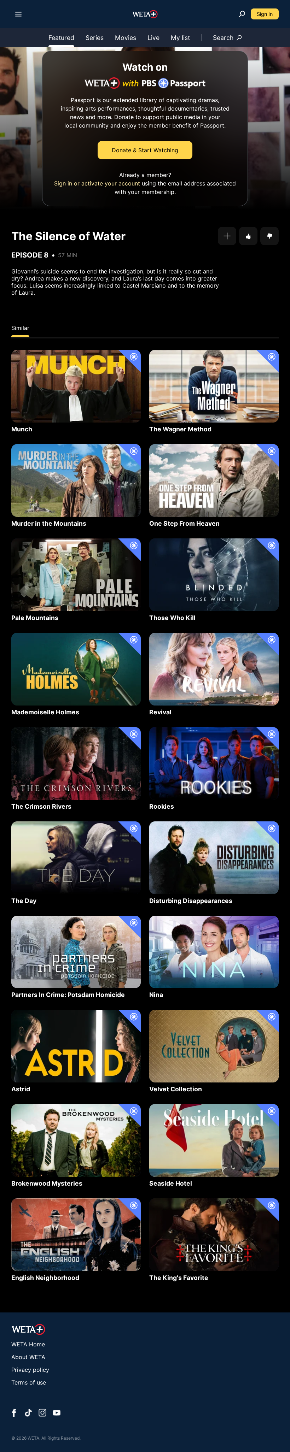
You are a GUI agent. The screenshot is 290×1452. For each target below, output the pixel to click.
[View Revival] (214, 669)
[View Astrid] (76, 1046)
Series (95, 37)
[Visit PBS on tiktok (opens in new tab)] (28, 1413)
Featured (61, 37)
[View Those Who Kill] (214, 574)
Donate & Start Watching (145, 150)
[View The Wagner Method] (214, 386)
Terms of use (28, 1382)
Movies (125, 37)
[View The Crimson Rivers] (76, 763)
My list (180, 37)
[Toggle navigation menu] (18, 14)
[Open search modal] (242, 14)
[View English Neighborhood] (76, 1234)
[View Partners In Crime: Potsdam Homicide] (76, 952)
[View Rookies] (214, 763)
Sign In (265, 14)
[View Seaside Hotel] (214, 1140)
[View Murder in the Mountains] (76, 480)
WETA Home (28, 1344)
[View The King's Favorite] (214, 1234)
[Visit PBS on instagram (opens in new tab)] (42, 1413)
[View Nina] (214, 952)
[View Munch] (76, 386)
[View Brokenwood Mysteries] (76, 1140)
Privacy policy (30, 1369)
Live (153, 37)
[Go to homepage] (145, 14)
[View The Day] (76, 857)
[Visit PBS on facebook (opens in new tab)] (14, 1413)
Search (223, 37)
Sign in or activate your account (97, 183)
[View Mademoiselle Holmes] (76, 669)
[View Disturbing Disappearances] (214, 857)
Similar (20, 327)
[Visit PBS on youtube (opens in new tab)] (56, 1413)
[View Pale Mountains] (76, 574)
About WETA (28, 1356)
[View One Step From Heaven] (214, 480)
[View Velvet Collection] (214, 1046)
